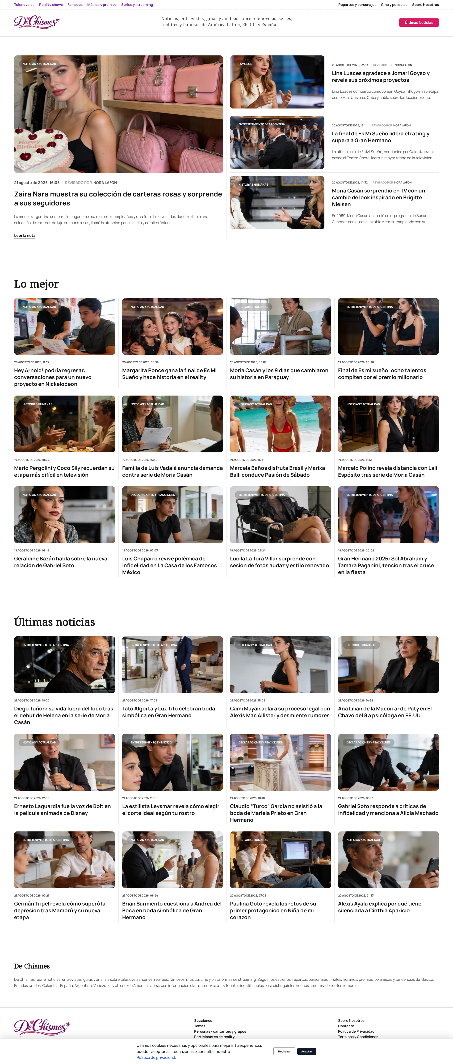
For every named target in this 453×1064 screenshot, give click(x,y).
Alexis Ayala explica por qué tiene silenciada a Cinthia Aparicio (379, 907)
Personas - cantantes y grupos (220, 1031)
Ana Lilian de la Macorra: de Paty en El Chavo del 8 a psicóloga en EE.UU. (385, 712)
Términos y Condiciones (358, 1037)
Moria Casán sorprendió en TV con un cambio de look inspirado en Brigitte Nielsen (378, 197)
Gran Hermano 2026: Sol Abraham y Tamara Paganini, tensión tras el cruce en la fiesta (386, 565)
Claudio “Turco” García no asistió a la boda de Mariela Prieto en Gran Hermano (276, 813)
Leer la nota (24, 235)
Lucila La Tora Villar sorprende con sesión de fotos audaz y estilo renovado (279, 562)
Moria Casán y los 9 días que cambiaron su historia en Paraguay (279, 374)
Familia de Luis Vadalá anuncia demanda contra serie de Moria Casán (172, 471)
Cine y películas (394, 4)
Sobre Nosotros (425, 4)
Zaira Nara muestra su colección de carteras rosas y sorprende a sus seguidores (118, 198)
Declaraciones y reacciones (153, 495)
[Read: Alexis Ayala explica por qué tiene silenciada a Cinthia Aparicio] (388, 859)
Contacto (346, 1026)
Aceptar (306, 1051)
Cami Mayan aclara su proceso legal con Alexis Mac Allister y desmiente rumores (280, 712)
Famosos (75, 4)
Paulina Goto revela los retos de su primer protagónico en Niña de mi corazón (273, 910)
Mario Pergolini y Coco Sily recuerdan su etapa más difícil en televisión (64, 471)
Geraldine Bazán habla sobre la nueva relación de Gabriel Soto (60, 562)
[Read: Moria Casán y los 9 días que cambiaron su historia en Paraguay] (280, 326)
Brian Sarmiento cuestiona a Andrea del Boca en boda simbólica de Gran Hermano (172, 910)
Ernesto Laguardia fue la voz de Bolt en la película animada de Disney (62, 810)
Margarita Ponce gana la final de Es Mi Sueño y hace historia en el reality (169, 374)
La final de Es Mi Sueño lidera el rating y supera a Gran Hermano (380, 137)
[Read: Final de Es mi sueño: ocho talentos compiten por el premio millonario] (388, 326)
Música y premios (102, 4)
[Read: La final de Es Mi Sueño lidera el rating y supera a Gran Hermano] (277, 142)
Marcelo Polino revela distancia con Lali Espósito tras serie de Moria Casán (387, 471)
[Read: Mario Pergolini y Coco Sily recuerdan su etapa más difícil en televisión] (64, 424)
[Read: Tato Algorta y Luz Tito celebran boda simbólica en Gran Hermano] (172, 664)
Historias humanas (253, 185)
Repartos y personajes (357, 4)
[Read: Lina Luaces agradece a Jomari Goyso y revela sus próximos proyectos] (277, 81)
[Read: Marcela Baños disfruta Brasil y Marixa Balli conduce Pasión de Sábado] (280, 424)
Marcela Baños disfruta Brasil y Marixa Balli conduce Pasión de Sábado (277, 471)
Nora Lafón (403, 65)
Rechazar (284, 1051)
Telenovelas (24, 4)
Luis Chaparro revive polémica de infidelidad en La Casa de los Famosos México (169, 565)
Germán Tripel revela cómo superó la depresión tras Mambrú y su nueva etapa (59, 910)
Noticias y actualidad (39, 64)
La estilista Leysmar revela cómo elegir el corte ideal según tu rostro (170, 810)
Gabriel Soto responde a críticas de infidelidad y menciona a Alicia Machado (388, 810)
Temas (199, 1026)
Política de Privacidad (356, 1031)
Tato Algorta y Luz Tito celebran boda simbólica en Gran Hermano (168, 712)
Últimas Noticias (419, 22)
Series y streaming (137, 4)
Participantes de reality (214, 1037)
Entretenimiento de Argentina (262, 124)
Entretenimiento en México (151, 742)
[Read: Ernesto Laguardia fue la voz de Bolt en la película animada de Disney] (64, 762)
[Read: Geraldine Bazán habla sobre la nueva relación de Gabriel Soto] (64, 514)
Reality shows (51, 4)
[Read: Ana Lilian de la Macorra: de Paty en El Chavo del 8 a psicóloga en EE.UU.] (388, 664)
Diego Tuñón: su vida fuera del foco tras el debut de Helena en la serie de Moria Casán (63, 715)
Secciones (203, 1020)
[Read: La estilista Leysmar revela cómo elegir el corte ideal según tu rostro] (172, 762)
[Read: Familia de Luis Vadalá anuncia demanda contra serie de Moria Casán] (172, 424)
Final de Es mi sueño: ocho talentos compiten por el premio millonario (382, 374)
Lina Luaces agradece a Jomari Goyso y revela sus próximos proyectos (381, 76)
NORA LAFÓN (105, 182)
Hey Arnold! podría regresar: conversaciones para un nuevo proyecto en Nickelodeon (53, 377)
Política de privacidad (156, 1057)
